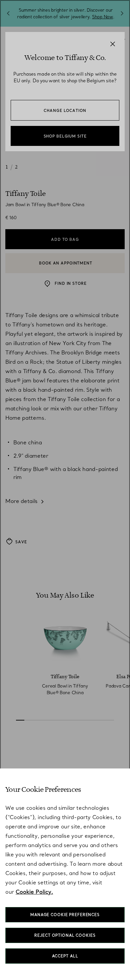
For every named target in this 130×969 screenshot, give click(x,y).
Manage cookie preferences (65, 914)
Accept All (65, 956)
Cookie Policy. (34, 891)
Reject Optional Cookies (64, 935)
